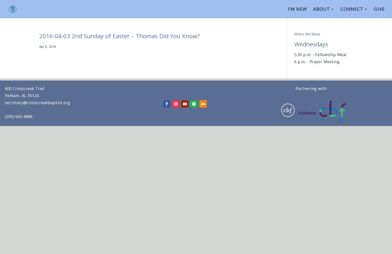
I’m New (297, 10)
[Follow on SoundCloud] (203, 104)
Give (379, 10)
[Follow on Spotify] (194, 104)
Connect (352, 10)
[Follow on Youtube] (185, 104)
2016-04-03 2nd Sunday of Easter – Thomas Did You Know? (119, 36)
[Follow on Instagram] (175, 104)
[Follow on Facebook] (166, 104)
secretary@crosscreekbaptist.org (37, 102)
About (321, 10)
